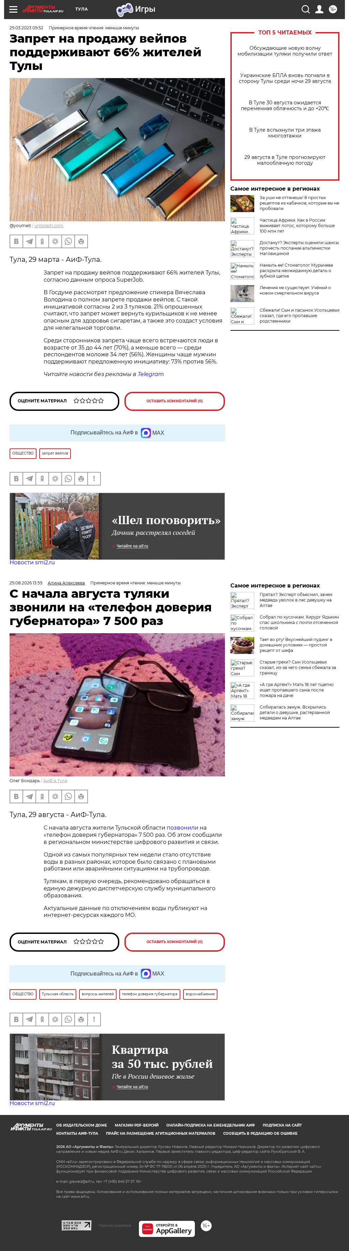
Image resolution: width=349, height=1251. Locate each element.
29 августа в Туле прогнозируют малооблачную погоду (284, 160)
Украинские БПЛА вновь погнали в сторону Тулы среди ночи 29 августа (285, 78)
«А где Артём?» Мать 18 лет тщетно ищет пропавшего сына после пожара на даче (297, 690)
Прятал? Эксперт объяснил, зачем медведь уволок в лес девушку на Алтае (296, 600)
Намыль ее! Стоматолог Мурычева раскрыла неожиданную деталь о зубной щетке (296, 271)
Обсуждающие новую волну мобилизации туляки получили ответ (285, 51)
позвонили (182, 827)
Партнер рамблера (115, 1225)
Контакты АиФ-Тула (77, 1133)
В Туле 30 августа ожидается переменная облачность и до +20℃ (285, 105)
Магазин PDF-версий (136, 1125)
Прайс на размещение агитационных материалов (160, 1133)
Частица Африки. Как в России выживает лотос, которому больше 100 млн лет (297, 226)
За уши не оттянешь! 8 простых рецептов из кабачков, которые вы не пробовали (299, 203)
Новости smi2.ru (32, 562)
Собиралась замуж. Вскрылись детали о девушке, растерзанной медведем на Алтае (295, 712)
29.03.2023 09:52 (26, 27)
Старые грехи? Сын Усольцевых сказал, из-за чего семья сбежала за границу (298, 667)
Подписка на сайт (282, 1125)
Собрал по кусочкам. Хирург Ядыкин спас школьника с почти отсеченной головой (299, 622)
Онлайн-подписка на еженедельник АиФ (210, 1125)
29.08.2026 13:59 (26, 582)
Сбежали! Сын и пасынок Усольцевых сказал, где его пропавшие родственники (299, 316)
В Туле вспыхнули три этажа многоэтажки (285, 133)
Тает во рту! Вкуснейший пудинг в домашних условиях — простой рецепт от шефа (296, 645)
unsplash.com (48, 225)
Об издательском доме (81, 1125)
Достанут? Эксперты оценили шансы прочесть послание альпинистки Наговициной (299, 248)
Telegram (151, 374)
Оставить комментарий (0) (175, 401)
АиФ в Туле (55, 780)
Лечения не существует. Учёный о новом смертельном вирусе (295, 290)
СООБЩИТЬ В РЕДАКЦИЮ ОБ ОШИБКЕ (260, 1133)
